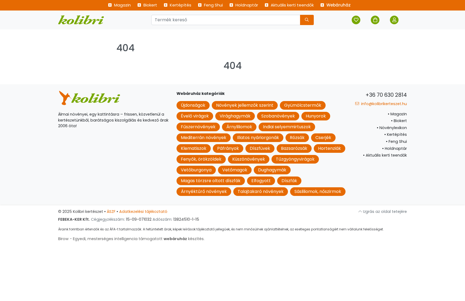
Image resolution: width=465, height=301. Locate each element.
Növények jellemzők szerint (244, 105)
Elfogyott (261, 181)
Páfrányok (228, 148)
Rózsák (297, 137)
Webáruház (338, 5)
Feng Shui (213, 5)
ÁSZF (111, 211)
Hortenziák (329, 148)
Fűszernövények (198, 127)
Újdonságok (193, 105)
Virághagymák (235, 116)
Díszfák (289, 181)
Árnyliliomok (239, 127)
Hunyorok (316, 116)
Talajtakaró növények (261, 191)
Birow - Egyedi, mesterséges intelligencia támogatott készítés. (131, 238)
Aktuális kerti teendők (292, 5)
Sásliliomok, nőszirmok (317, 191)
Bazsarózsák (294, 148)
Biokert (149, 5)
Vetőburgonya (196, 170)
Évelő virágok (195, 116)
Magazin (122, 5)
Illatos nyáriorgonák (258, 137)
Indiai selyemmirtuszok (287, 127)
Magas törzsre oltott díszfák (211, 181)
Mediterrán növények (203, 137)
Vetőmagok (234, 170)
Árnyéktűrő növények (204, 191)
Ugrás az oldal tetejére (384, 211)
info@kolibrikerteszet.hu (383, 103)
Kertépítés (180, 5)
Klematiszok (193, 148)
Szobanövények (278, 116)
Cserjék (323, 137)
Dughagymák (272, 170)
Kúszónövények (248, 159)
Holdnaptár (246, 5)
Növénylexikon (392, 127)
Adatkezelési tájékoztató (143, 211)
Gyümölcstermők (302, 105)
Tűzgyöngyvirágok (295, 159)
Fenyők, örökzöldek (201, 159)
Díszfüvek (260, 148)
